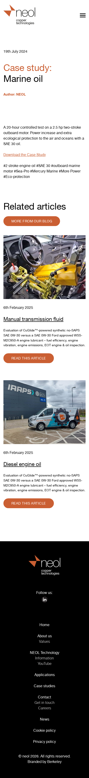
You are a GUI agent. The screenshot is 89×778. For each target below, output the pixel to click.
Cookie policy (44, 730)
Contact (44, 697)
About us (44, 636)
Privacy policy (44, 741)
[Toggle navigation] (83, 15)
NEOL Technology (44, 652)
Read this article (28, 358)
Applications (44, 674)
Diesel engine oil (22, 464)
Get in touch (44, 702)
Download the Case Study (24, 154)
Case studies (44, 686)
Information (44, 658)
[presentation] (82, 771)
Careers (44, 708)
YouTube (45, 663)
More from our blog (31, 221)
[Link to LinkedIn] (45, 599)
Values (44, 641)
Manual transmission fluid (33, 319)
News (44, 719)
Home (44, 624)
